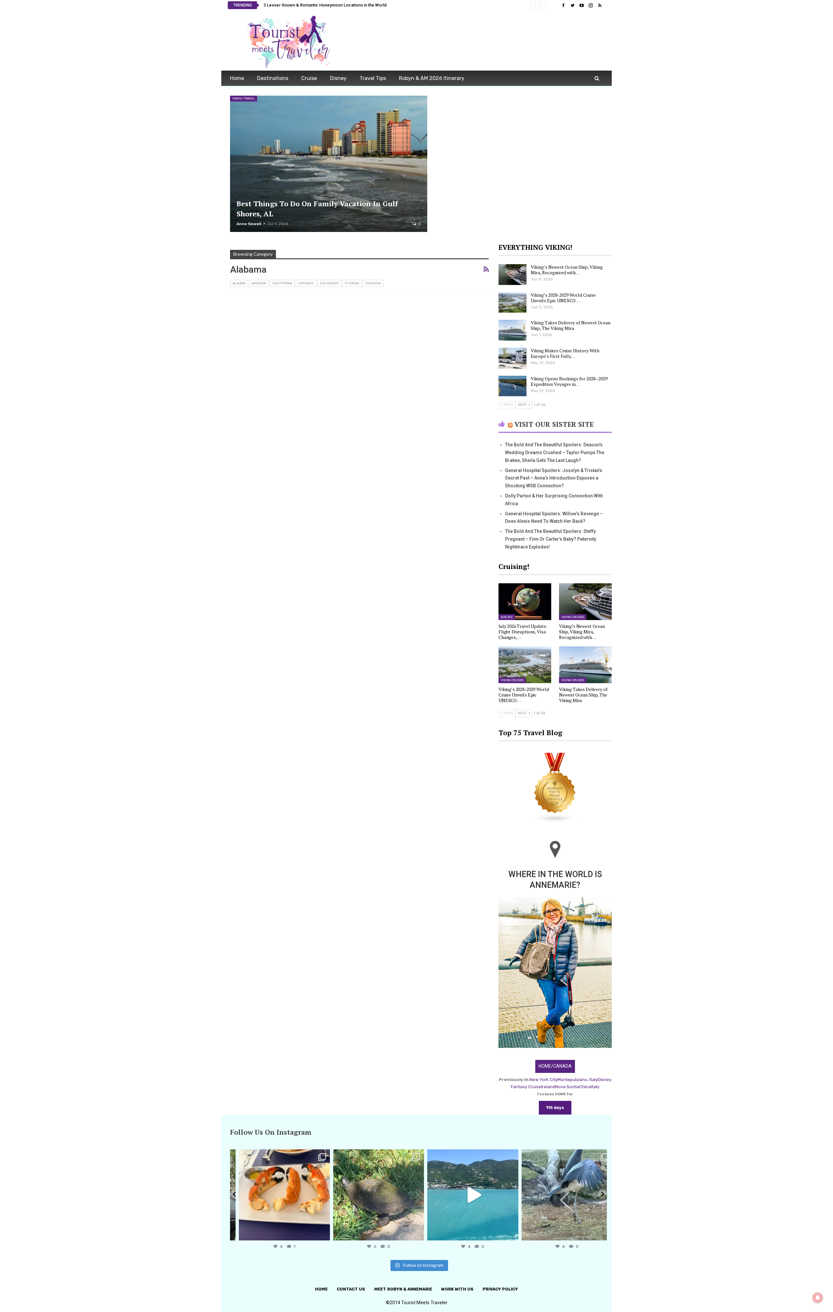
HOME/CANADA (555, 1066)
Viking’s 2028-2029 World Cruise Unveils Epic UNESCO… (563, 298)
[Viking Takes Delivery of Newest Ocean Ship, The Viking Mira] (512, 330)
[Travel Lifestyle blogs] (555, 788)
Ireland (548, 1086)
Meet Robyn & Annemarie (403, 1289)
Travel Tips (373, 78)
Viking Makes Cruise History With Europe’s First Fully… (565, 353)
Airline (507, 617)
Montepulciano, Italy (577, 1079)
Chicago (306, 283)
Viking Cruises (572, 617)
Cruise (309, 78)
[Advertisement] (486, 41)
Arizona (259, 283)
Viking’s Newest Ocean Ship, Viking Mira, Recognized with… (567, 270)
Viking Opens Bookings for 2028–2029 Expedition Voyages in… (569, 381)
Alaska (239, 283)
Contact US (351, 1289)
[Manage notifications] (818, 1297)
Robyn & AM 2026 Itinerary (431, 78)
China (585, 1086)
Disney (338, 78)
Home (237, 78)
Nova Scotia (567, 1086)
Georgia (373, 283)
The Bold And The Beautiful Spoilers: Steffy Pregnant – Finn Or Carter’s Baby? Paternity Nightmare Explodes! (550, 539)
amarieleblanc (276, 1155)
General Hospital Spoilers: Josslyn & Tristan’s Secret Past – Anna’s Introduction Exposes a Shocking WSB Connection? (553, 478)
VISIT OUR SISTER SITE (554, 424)
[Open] (277, 1194)
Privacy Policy (500, 1289)
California (282, 283)
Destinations (272, 78)
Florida (352, 283)
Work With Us (457, 1289)
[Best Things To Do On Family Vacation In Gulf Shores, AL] (328, 163)
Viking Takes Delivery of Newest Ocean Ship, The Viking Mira (570, 325)
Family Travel (243, 98)
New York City (543, 1079)
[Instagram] (316, 1232)
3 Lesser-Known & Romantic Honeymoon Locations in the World (325, 5)
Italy (595, 1086)
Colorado (329, 283)
